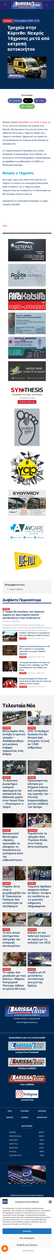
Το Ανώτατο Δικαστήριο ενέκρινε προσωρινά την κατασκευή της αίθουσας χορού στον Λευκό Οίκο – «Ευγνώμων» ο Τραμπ (13, 793)
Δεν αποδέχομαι (27, 1238)
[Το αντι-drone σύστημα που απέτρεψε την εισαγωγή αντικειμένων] (14, 919)
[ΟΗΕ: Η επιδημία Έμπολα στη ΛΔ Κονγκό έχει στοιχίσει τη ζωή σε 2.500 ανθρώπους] (39, 718)
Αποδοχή (27, 1231)
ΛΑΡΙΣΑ (6, 929)
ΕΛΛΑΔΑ (8, 21)
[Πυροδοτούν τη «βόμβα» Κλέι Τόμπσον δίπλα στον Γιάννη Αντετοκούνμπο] (39, 820)
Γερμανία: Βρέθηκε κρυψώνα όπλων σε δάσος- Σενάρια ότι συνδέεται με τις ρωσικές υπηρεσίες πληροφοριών (39, 896)
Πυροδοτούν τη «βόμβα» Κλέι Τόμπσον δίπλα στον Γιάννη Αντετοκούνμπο (38, 840)
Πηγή (5, 225)
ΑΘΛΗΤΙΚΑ (23, 686)
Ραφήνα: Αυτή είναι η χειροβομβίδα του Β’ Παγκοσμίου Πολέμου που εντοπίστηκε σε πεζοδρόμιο (14, 896)
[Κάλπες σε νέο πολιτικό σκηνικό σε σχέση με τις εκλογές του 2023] (39, 919)
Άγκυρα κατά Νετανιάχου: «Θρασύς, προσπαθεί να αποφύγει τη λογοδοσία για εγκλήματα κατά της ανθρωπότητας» (13, 846)
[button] (50, 1202)
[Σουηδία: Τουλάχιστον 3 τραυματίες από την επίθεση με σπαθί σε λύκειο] (10, 637)
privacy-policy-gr (28, 1251)
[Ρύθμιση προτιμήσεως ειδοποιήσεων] (4, 1248)
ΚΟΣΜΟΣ (6, 609)
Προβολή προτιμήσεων (27, 1245)
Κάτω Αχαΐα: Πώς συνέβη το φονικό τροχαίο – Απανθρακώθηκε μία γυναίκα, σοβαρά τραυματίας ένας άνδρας (14, 743)
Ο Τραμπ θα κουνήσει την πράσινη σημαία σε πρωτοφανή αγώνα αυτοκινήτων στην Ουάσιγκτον (23, 614)
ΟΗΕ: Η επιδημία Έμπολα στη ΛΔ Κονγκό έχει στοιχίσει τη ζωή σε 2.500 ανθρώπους (38, 739)
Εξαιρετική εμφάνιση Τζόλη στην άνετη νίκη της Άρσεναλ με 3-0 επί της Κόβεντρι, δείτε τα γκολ (35, 681)
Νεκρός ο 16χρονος (16, 589)
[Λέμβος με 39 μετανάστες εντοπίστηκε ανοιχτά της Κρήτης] (39, 959)
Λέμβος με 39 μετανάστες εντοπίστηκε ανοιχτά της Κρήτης (36, 979)
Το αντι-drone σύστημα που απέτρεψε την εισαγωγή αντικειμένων (11, 939)
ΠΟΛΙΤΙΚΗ (32, 929)
